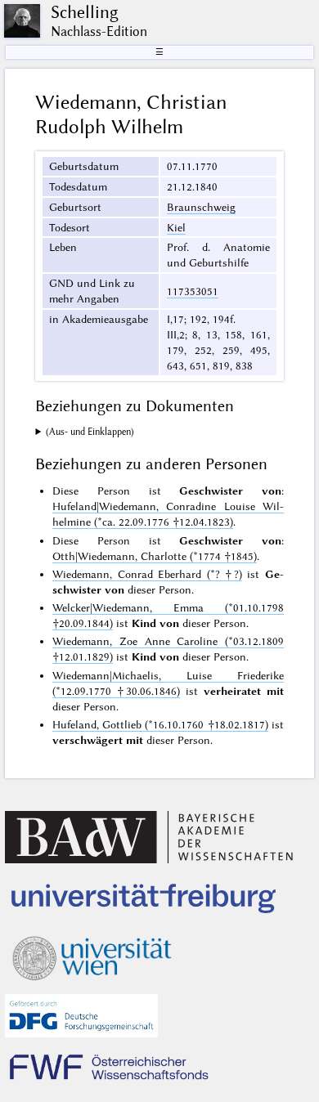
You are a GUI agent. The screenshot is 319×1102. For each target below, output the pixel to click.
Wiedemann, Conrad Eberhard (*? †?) (146, 573)
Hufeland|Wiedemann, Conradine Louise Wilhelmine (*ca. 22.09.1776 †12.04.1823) (167, 513)
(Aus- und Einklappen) (90, 431)
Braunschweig (201, 206)
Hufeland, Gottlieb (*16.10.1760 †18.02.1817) (159, 724)
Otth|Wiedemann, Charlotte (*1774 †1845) (154, 555)
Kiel (176, 227)
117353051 (192, 291)
